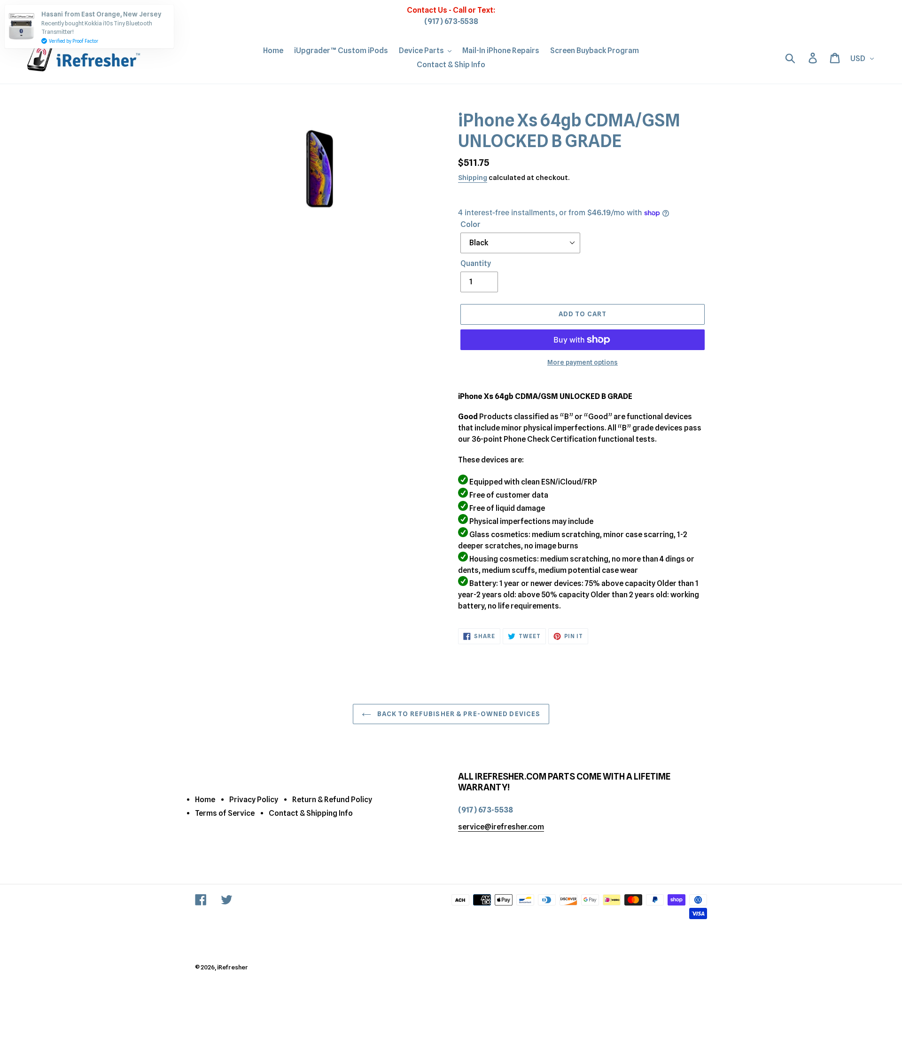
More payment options (582, 362)
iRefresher (232, 967)
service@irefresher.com (501, 826)
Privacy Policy (253, 799)
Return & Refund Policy (332, 799)
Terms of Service (225, 813)
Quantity (475, 263)
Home (205, 799)
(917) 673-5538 (451, 21)
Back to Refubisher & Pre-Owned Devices (458, 714)
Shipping (472, 177)
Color (470, 224)
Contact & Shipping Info (311, 813)
